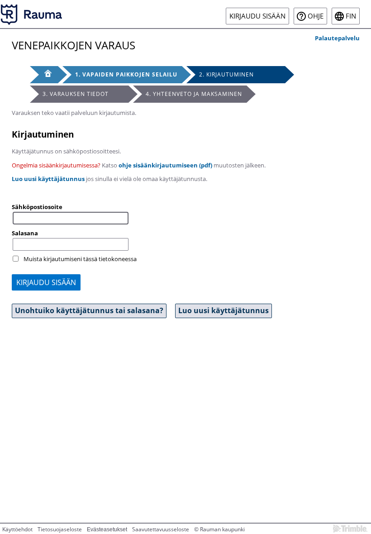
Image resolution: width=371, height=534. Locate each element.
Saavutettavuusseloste (160, 529)
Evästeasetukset (107, 529)
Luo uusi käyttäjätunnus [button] (223, 310)
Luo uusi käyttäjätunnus (48, 179)
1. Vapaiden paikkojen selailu (126, 74)
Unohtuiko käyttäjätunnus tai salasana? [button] (89, 310)
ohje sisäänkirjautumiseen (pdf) (165, 165)
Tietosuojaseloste (60, 529)
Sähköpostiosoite (37, 207)
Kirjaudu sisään (257, 16)
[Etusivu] (44, 74)
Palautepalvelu (337, 38)
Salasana (25, 233)
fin (351, 16)
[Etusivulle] (31, 14)
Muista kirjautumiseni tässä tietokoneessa (80, 259)
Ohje (315, 16)
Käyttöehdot (17, 529)
